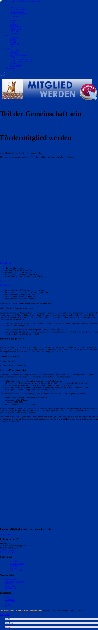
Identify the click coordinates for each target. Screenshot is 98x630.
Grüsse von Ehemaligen (19, 14)
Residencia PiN (15, 27)
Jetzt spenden (10, 68)
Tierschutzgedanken (12, 588)
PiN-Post (13, 57)
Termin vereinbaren (7, 552)
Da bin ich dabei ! (7, 534)
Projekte (13, 46)
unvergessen (14, 16)
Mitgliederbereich (16, 44)
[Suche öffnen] (2, 73)
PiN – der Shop (15, 66)
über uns (8, 35)
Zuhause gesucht (16, 7)
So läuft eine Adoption (18, 9)
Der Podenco (14, 51)
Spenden (13, 20)
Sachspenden (14, 31)
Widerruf (8, 604)
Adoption (8, 5)
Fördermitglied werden (18, 570)
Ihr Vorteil (5, 285)
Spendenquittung (11, 602)
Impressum (9, 597)
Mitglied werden (16, 29)
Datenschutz (9, 600)
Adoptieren (14, 561)
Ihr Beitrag (5, 263)
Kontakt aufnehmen (7, 550)
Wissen (7, 48)
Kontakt (13, 42)
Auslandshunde (10, 579)
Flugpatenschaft (16, 33)
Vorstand (13, 40)
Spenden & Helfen (17, 564)
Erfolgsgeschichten (17, 12)
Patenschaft (14, 25)
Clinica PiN (14, 22)
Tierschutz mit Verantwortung (21, 59)
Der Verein (14, 38)
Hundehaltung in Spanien (14, 582)
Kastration (9, 584)
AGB (7, 606)
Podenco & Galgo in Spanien (21, 61)
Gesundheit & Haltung (18, 55)
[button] (7, 619)
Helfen (7, 18)
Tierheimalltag (10, 586)
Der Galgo (14, 53)
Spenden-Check (16, 64)
